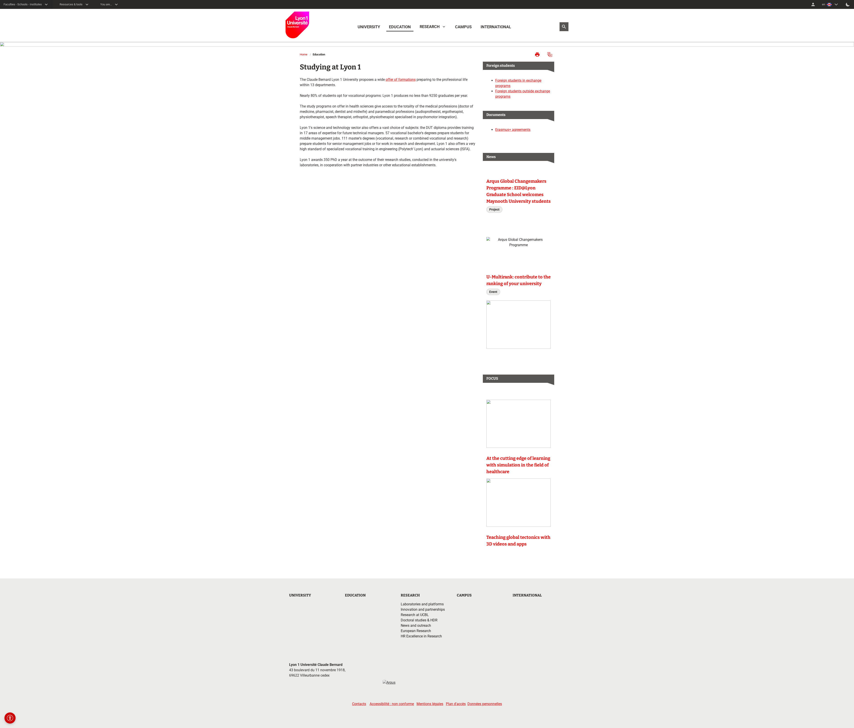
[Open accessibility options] (10, 718)
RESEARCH (430, 26)
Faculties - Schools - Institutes (23, 4)
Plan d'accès (456, 704)
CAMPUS (463, 26)
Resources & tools (71, 4)
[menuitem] (813, 4)
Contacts (359, 704)
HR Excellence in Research (421, 636)
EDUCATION (400, 26)
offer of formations (401, 79)
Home (303, 54)
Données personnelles (484, 704)
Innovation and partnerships (423, 609)
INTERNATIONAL (496, 26)
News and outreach (416, 625)
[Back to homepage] (297, 25)
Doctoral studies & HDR (419, 620)
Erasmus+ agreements (512, 130)
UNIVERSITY (369, 26)
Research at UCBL (415, 615)
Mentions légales (430, 704)
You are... (106, 4)
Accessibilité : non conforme (392, 704)
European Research (416, 631)
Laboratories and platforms (422, 604)
